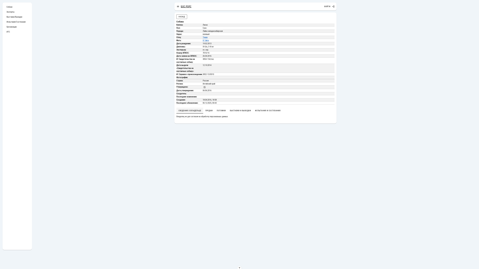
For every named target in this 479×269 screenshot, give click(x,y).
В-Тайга (206, 40)
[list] (17, 19)
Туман (205, 37)
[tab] (189, 111)
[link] (17, 6)
